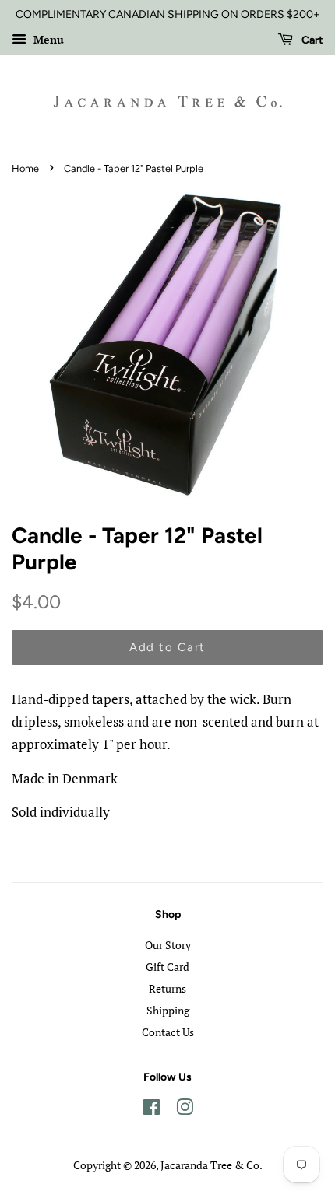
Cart (311, 40)
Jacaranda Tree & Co (209, 1165)
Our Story (168, 944)
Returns (167, 988)
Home (25, 168)
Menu (47, 39)
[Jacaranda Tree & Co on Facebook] (151, 1109)
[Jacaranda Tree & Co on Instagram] (184, 1109)
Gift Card (167, 966)
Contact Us (168, 1032)
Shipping (167, 1010)
